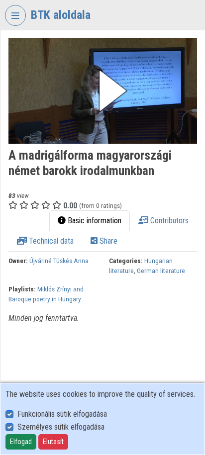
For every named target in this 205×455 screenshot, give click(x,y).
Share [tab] (107, 241)
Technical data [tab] (50, 241)
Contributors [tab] (168, 220)
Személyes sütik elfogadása (60, 427)
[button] (102, 91)
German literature (161, 270)
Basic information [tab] (93, 220)
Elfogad (21, 442)
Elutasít (53, 442)
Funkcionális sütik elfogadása (62, 414)
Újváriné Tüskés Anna (59, 261)
